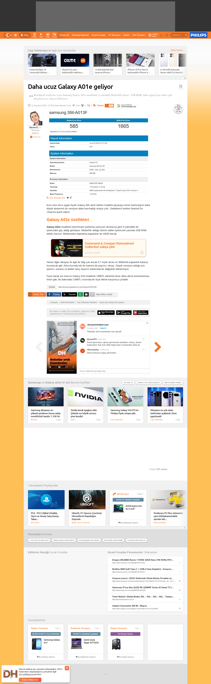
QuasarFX (92, 339)
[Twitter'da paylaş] (68, 197)
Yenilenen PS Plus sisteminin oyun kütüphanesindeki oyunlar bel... (168, 516)
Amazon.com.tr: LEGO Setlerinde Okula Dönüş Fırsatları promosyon (143, 578)
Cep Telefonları (38, 50)
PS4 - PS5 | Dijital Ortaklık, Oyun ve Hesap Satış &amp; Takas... (45, 516)
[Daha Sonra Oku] (181, 86)
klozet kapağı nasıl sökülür (89, 540)
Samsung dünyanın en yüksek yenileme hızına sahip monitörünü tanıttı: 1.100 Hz (45, 413)
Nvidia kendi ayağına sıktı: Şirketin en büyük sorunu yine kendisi (84, 413)
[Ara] (186, 35)
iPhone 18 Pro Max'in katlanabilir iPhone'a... (139, 71)
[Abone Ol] (35, 137)
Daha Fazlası (177, 50)
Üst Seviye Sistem (125, 634)
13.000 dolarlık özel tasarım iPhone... (104, 71)
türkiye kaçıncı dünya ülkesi (64, 540)
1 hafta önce (104, 350)
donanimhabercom (98, 324)
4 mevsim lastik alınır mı (136, 540)
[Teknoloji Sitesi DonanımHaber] (7, 35)
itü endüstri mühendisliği (113, 540)
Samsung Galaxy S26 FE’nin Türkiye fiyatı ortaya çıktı (125, 411)
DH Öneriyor (123, 494)
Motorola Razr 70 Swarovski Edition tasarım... (38, 71)
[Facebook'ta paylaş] (70, 197)
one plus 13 (128, 383)
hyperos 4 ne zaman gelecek (149, 383)
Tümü (139, 494)
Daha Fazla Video (66, 324)
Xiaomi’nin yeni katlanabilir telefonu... (73, 71)
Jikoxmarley (93, 349)
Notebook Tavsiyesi (80, 628)
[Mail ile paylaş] (86, 294)
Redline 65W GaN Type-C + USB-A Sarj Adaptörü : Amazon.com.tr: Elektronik (143, 569)
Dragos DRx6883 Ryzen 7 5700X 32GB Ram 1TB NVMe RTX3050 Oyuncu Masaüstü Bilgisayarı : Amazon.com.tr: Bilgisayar (143, 560)
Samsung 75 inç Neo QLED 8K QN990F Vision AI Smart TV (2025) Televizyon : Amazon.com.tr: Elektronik (143, 587)
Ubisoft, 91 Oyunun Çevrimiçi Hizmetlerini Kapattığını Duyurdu (87, 516)
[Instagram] (83, 326)
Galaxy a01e (53, 382)
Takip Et (103, 328)
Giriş (26, 35)
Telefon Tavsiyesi (39, 628)
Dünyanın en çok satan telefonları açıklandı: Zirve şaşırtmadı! (163, 413)
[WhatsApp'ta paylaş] (80, 294)
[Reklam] (198, 35)
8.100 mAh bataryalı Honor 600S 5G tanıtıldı (171, 71)
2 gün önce (101, 339)
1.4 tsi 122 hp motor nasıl (39, 540)
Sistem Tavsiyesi (119, 628)
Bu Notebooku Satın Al (129, 523)
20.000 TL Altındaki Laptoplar (128, 500)
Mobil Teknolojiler (67, 302)
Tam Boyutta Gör (57, 198)
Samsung (34, 382)
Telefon (100, 105)
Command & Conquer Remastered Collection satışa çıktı (109, 245)
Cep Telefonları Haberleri (87, 302)
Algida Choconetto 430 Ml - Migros (129, 606)
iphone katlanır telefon (172, 383)
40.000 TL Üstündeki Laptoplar (85, 634)
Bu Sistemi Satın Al (126, 657)
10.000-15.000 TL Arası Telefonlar (45, 634)
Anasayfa (54, 302)
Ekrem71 (33, 127)
